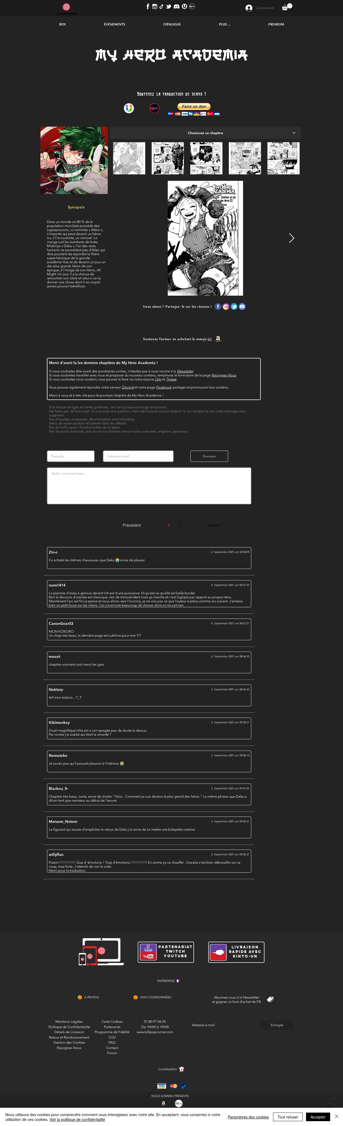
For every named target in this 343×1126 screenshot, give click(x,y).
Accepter (318, 1117)
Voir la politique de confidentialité (77, 1119)
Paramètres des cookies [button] (248, 1117)
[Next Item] (292, 238)
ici (209, 339)
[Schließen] (336, 1117)
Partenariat (112, 1027)
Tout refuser (288, 1117)
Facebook (163, 387)
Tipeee (171, 379)
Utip (158, 379)
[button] (62, 24)
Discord (128, 387)
